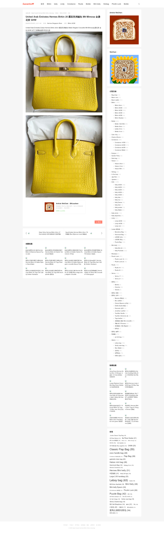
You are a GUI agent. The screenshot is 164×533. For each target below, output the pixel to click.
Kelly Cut (117, 200)
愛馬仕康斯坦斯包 (120, 510)
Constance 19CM (120, 142)
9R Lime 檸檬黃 (115, 440)
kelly (56, 4)
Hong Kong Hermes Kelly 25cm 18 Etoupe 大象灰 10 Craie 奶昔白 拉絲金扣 (116, 374)
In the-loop (115, 174)
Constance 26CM (120, 147)
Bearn (124, 440)
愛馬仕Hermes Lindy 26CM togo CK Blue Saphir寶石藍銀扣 (132, 385)
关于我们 (77, 525)
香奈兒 (114, 340)
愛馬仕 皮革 (115, 295)
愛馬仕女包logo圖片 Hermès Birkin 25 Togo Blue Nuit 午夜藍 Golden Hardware (93, 262)
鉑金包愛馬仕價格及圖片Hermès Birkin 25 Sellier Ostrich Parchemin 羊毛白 (74, 252)
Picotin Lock (116, 4)
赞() (98, 222)
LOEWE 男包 (119, 239)
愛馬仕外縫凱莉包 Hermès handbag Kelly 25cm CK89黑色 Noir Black (131, 374)
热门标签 (98, 525)
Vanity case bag (119, 345)
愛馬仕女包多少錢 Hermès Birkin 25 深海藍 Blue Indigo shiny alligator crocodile (74, 272)
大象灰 (122, 507)
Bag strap (114, 95)
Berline (117, 285)
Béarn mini (115, 97)
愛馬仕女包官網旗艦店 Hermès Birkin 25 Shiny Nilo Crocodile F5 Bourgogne (93, 272)
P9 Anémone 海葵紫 (116, 490)
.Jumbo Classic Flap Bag (118, 435)
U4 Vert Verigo (115, 499)
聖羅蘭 (114, 334)
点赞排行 (92, 525)
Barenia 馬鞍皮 (119, 298)
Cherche (117, 287)
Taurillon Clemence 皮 (121, 316)
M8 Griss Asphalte (117, 484)
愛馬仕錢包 (114, 513)
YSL (135, 504)
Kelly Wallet (118, 210)
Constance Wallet (120, 150)
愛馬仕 (114, 282)
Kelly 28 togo (125, 473)
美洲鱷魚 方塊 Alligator (121, 326)
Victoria (117, 290)
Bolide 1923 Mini (120, 124)
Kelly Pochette (119, 251)
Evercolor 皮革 (119, 308)
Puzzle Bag (118, 242)
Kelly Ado (117, 197)
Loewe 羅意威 (116, 229)
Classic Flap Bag (122, 449)
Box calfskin (118, 301)
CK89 (132, 445)
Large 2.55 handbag (119, 476)
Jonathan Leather (120, 311)
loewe (132, 481)
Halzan (114, 161)
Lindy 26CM (118, 221)
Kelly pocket (118, 207)
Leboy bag (118, 343)
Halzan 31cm (119, 166)
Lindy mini (118, 226)
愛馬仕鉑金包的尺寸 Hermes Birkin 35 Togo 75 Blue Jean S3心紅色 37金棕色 (116, 408)
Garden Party (116, 156)
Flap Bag (129, 456)
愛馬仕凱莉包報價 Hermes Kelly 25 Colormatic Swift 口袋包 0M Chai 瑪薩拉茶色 (116, 396)
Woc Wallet (118, 348)
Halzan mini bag (118, 462)
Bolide (88, 4)
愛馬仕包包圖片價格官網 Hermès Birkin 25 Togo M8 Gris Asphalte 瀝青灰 (54, 272)
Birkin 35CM (118, 113)
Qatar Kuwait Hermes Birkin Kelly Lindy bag (42, 13)
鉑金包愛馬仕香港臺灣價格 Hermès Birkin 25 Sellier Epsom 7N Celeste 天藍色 (93, 252)
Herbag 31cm (129, 465)
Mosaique (114, 254)
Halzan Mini (118, 169)
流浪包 (117, 350)
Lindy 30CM (118, 223)
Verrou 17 (118, 276)
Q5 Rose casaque (115, 496)
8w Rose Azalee (129, 438)
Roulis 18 (117, 267)
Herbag (106, 4)
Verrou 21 (118, 279)
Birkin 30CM (118, 110)
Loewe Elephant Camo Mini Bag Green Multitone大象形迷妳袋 (116, 385)
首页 (42, 4)
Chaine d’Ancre (116, 137)
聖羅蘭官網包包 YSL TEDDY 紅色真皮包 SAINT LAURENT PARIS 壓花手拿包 (131, 396)
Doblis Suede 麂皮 (120, 306)
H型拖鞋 (114, 473)
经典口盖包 (118, 355)
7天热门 (71, 525)
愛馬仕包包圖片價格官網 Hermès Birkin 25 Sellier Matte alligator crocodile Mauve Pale (74, 262)
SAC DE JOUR (127, 496)
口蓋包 (113, 507)
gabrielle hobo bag (118, 459)
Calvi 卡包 (114, 134)
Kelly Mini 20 (118, 248)
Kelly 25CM (118, 185)
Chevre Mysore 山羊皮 (121, 303)
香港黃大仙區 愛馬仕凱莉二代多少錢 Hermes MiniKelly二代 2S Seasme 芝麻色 (132, 420)
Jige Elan (114, 177)
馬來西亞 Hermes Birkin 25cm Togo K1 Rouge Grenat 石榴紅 (131, 407)
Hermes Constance (116, 467)
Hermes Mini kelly (120, 470)
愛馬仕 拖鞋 (115, 293)
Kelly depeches (116, 216)
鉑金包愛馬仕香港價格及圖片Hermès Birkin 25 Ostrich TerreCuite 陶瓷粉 (54, 252)
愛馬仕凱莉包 (131, 507)
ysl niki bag (118, 337)
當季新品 (117, 353)
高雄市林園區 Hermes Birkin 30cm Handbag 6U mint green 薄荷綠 (116, 419)
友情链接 (83, 525)
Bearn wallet (115, 100)
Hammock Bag (119, 234)
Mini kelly (97, 4)
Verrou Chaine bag (117, 501)
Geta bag (114, 158)
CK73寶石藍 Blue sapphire (118, 446)
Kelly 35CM (118, 192)
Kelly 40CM (118, 195)
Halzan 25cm (119, 163)
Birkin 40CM (118, 115)
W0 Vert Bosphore (117, 504)
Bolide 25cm (118, 126)
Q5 (130, 494)
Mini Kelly (131, 484)
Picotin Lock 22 (119, 262)
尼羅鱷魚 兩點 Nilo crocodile (123, 321)
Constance (71, 4)
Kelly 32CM (118, 190)
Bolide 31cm (118, 131)
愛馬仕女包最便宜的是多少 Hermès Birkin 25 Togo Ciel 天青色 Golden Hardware (35, 272)
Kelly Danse (118, 202)
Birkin (49, 4)
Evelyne (114, 153)
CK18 (113, 443)
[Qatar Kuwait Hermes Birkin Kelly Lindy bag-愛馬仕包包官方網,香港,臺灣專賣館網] (28, 4)
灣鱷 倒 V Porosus (120, 323)
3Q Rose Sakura (115, 438)
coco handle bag (118, 453)
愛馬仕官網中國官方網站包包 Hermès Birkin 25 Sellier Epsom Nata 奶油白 (34, 262)
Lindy (62, 4)
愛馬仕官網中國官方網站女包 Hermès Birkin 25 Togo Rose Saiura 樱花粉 (53, 262)
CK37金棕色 (121, 443)
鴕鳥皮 (117, 328)
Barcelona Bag (119, 232)
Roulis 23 (117, 270)
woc (129, 504)
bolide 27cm (118, 129)
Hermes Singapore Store (54, 23)
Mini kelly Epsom (118, 487)
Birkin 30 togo (132, 440)
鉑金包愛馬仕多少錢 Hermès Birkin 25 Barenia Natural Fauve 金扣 (34, 252)
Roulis (80, 4)
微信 (88, 525)
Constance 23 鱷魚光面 (116, 456)
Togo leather (118, 318)
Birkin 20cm (118, 105)
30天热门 (65, 525)
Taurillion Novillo (120, 313)
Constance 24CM (120, 145)
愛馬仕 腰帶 (115, 331)
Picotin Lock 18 (119, 259)
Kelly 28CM (118, 187)
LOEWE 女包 (119, 237)
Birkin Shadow (119, 118)
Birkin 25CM (63, 13)
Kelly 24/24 (115, 213)
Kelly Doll (117, 205)
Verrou (114, 273)
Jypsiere (114, 179)
